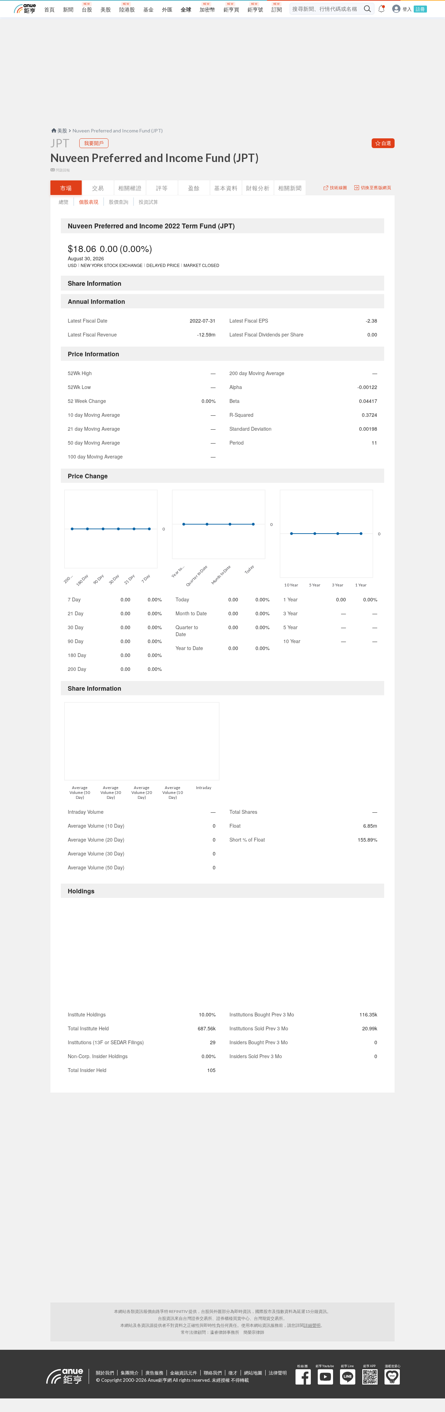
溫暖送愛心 (392, 1377)
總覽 (63, 202)
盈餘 (194, 188)
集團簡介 (130, 1373)
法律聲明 (278, 1373)
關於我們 (105, 1373)
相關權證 (130, 188)
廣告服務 (154, 1373)
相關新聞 (290, 188)
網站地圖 (253, 1373)
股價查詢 (118, 202)
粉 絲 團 (303, 1377)
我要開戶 (94, 143)
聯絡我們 (213, 1373)
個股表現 (88, 202)
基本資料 (226, 188)
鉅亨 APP (370, 1377)
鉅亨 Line (347, 1377)
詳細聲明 (312, 1325)
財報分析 (258, 188)
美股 (62, 130)
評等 (162, 188)
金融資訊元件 (183, 1373)
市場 (66, 188)
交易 (98, 188)
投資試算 (148, 202)
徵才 (232, 1373)
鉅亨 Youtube (325, 1377)
